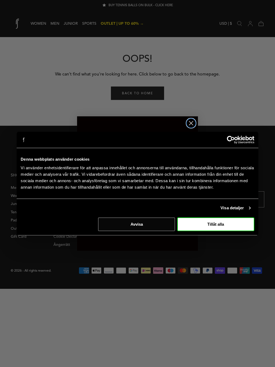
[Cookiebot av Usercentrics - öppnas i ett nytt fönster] (230, 140)
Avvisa (137, 224)
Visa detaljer (232, 208)
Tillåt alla (215, 224)
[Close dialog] (191, 123)
